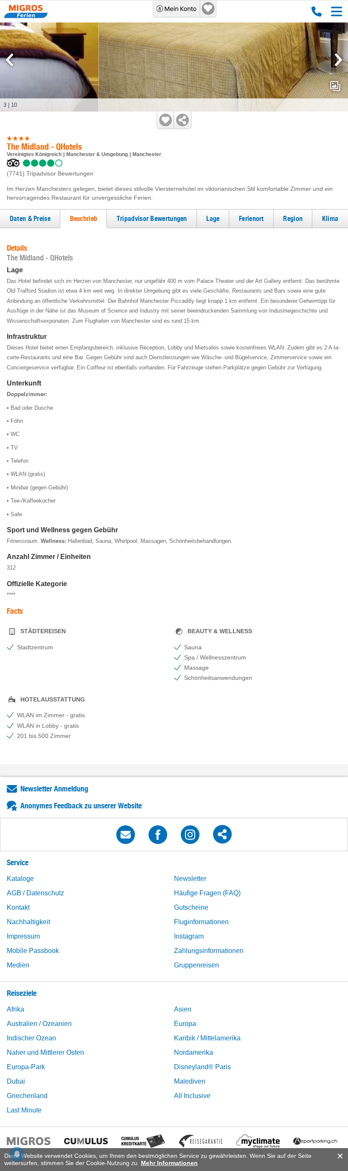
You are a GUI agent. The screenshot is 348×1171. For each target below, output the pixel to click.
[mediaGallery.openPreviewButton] (174, 67)
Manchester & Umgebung (97, 154)
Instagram (189, 936)
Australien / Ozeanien (39, 1023)
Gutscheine (191, 907)
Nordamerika (193, 1052)
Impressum (23, 936)
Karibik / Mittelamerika (207, 1038)
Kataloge (20, 878)
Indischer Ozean (31, 1038)
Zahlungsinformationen (209, 950)
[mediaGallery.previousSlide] (9, 59)
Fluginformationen (201, 921)
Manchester (146, 154)
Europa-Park (26, 1066)
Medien (18, 965)
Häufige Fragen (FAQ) (207, 893)
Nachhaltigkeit (28, 921)
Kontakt (18, 907)
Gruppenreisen (196, 965)
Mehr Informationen (169, 1163)
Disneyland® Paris (202, 1066)
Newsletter (190, 878)
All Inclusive (192, 1095)
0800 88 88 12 (315, 11)
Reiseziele (21, 993)
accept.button (339, 1156)
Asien (182, 1009)
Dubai (16, 1081)
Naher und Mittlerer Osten (45, 1052)
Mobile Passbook (33, 950)
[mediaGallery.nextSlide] (338, 59)
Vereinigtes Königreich (34, 154)
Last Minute (24, 1110)
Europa (185, 1023)
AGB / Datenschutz (35, 893)
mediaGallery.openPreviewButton (335, 86)
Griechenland (27, 1095)
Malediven (189, 1081)
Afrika (15, 1009)
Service (17, 862)
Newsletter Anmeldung (54, 788)
